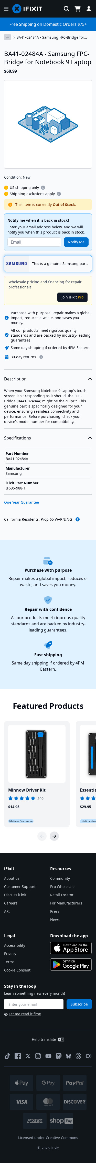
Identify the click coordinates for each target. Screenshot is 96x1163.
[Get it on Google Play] (71, 964)
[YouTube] (48, 1056)
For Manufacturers (66, 903)
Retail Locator (61, 894)
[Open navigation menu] (6, 9)
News (55, 919)
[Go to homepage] (29, 8)
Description (15, 379)
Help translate (44, 1039)
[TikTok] (7, 1056)
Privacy (10, 953)
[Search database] (66, 9)
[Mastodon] (59, 1056)
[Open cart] (77, 9)
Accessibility (14, 945)
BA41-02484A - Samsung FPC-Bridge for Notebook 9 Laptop (50, 37)
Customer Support (20, 886)
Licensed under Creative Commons (48, 1137)
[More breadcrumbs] (7, 37)
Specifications (17, 438)
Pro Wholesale (62, 886)
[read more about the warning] (77, 519)
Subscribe (79, 1004)
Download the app (69, 935)
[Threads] (78, 1056)
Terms (9, 961)
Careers (10, 903)
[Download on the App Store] (71, 948)
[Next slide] (54, 836)
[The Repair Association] (89, 1056)
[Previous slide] (42, 836)
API (7, 911)
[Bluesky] (68, 1056)
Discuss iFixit (15, 894)
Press (54, 911)
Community (60, 878)
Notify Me (76, 241)
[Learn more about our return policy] (41, 357)
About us (11, 878)
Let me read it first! (25, 1013)
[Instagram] (38, 1056)
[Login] (89, 9)
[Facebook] (18, 1056)
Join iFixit (72, 297)
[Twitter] (28, 1056)
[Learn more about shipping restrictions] (43, 188)
